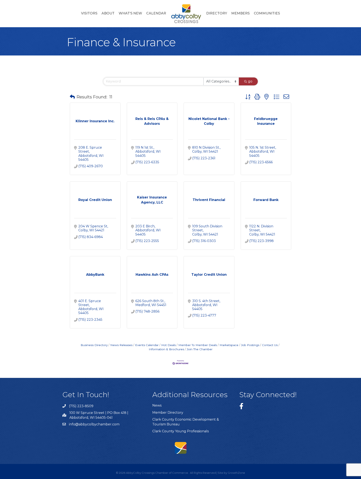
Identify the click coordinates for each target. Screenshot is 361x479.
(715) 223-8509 (81, 406)
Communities (267, 13)
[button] (72, 97)
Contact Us (270, 345)
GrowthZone (236, 472)
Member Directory (167, 413)
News (156, 405)
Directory (216, 13)
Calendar (156, 13)
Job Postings (250, 345)
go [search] (250, 81)
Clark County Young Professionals (180, 431)
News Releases (121, 345)
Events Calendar (147, 345)
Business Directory (94, 345)
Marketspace (229, 345)
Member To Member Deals (197, 345)
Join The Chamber (199, 349)
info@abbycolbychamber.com (94, 424)
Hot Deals (168, 345)
